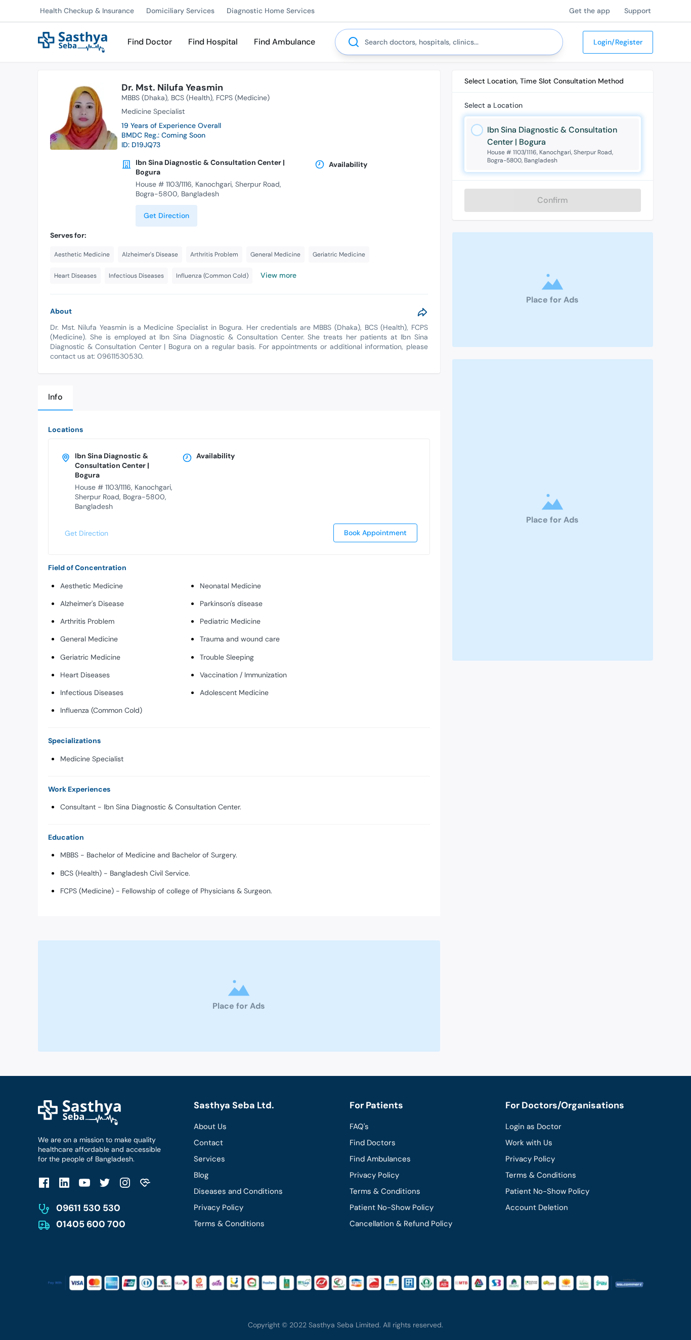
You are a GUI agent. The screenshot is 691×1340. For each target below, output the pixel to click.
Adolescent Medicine (234, 692)
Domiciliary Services (180, 10)
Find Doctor (149, 41)
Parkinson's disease (231, 603)
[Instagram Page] (125, 1182)
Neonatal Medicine (230, 585)
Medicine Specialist (91, 758)
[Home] (72, 41)
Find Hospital (213, 41)
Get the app (589, 10)
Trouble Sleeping (227, 657)
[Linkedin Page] (64, 1182)
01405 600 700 (90, 1224)
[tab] (55, 397)
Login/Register (617, 42)
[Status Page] (145, 1182)
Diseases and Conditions (238, 1191)
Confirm (552, 200)
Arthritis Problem (87, 621)
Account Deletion (536, 1207)
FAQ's (359, 1126)
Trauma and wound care (240, 638)
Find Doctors (373, 1143)
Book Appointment (375, 532)
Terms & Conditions (229, 1224)
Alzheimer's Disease (92, 603)
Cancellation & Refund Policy (401, 1224)
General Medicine (89, 638)
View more (278, 275)
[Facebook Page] (44, 1182)
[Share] (422, 312)
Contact (208, 1143)
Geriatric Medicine (90, 657)
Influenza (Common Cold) (101, 710)
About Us (210, 1126)
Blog (201, 1175)
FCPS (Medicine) (243, 97)
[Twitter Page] (105, 1182)
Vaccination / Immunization (243, 674)
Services (209, 1159)
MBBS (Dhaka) (144, 97)
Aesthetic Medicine (91, 585)
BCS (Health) (191, 97)
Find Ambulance (284, 41)
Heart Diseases (85, 674)
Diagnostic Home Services (271, 10)
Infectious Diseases (91, 692)
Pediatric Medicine (230, 621)
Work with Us (528, 1143)
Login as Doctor (533, 1126)
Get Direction (166, 215)
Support (637, 10)
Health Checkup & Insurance (87, 10)
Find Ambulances (380, 1159)
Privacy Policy (218, 1207)
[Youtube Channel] (84, 1182)
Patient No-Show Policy (392, 1207)
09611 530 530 (88, 1208)
